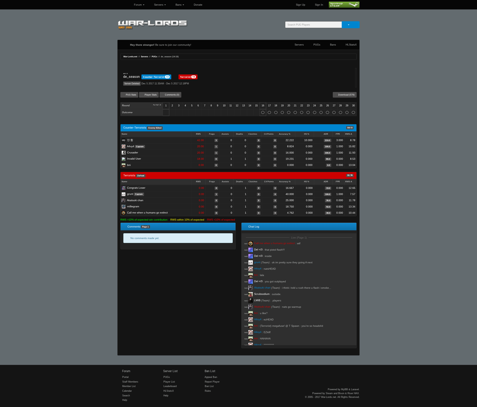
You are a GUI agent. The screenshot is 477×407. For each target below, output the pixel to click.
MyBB (344, 389)
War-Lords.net (130, 56)
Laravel (355, 389)
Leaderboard (170, 386)
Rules (207, 390)
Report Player (211, 381)
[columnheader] (198, 134)
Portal (125, 377)
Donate (197, 4)
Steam (329, 393)
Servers (158, 4)
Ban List (209, 371)
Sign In (318, 4)
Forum (138, 4)
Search (125, 395)
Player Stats (150, 94)
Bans (178, 4)
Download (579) (346, 94)
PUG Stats (130, 94)
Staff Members (129, 381)
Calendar (126, 390)
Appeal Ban (210, 377)
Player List (169, 381)
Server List (170, 371)
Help (124, 400)
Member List (128, 386)
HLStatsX (351, 44)
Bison (341, 393)
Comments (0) (171, 94)
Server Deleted (132, 83)
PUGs (316, 44)
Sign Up (300, 4)
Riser (350, 393)
